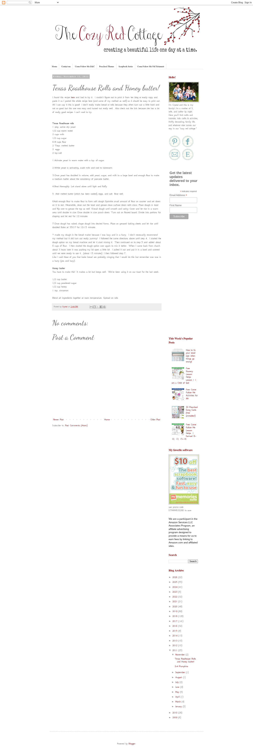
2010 (175, 712)
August (179, 677)
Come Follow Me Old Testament (150, 66)
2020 (175, 606)
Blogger (132, 743)
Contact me (66, 66)
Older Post (155, 419)
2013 (175, 640)
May (177, 692)
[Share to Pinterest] (104, 307)
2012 (175, 645)
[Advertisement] (183, 279)
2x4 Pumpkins (181, 666)
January (179, 706)
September (180, 672)
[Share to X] (97, 307)
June (177, 687)
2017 (175, 621)
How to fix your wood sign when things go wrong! (191, 356)
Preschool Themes (106, 66)
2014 (175, 635)
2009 (175, 717)
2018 (175, 616)
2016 (175, 626)
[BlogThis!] (94, 307)
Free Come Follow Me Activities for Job (192, 393)
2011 (175, 650)
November (180, 654)
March (178, 701)
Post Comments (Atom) (76, 425)
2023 (175, 592)
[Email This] (91, 307)
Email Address (178, 195)
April (178, 696)
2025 (175, 582)
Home (54, 66)
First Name (176, 205)
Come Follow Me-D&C (85, 66)
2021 (175, 601)
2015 (175, 630)
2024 (175, 587)
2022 (175, 596)
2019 (175, 611)
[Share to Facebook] (101, 307)
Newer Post (58, 419)
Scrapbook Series (126, 66)
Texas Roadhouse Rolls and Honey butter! (185, 660)
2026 (175, 577)
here (73, 97)
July (177, 682)
